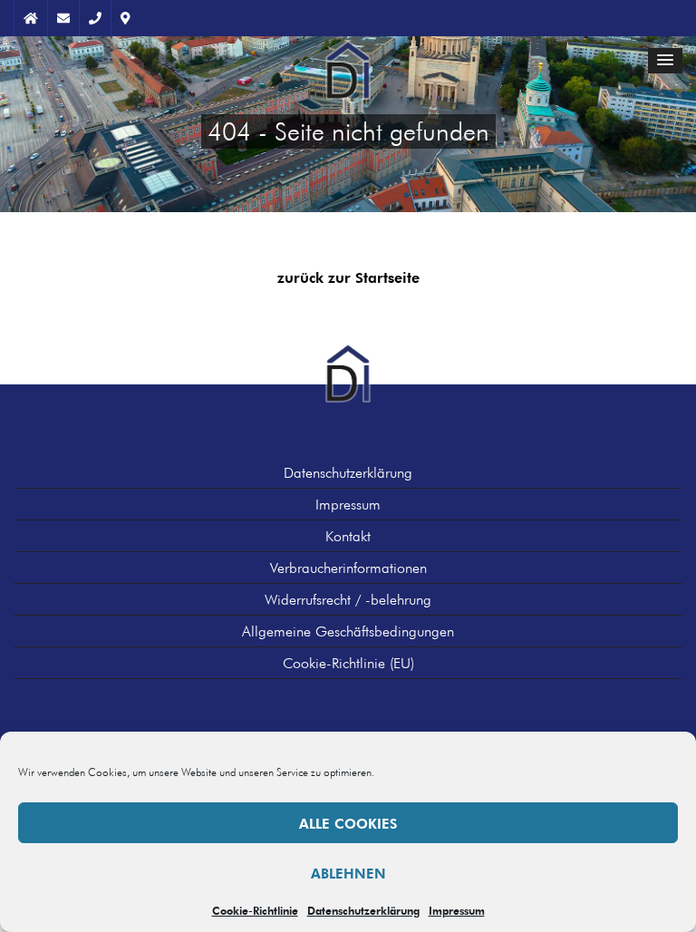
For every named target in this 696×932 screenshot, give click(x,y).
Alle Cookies (348, 823)
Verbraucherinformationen (348, 567)
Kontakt (348, 536)
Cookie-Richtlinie (255, 910)
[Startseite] (348, 58)
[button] (665, 60)
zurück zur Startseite (348, 277)
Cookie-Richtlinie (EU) (348, 663)
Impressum (457, 910)
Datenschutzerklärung (363, 910)
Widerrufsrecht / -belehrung (348, 599)
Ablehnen (348, 873)
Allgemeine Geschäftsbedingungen (348, 631)
